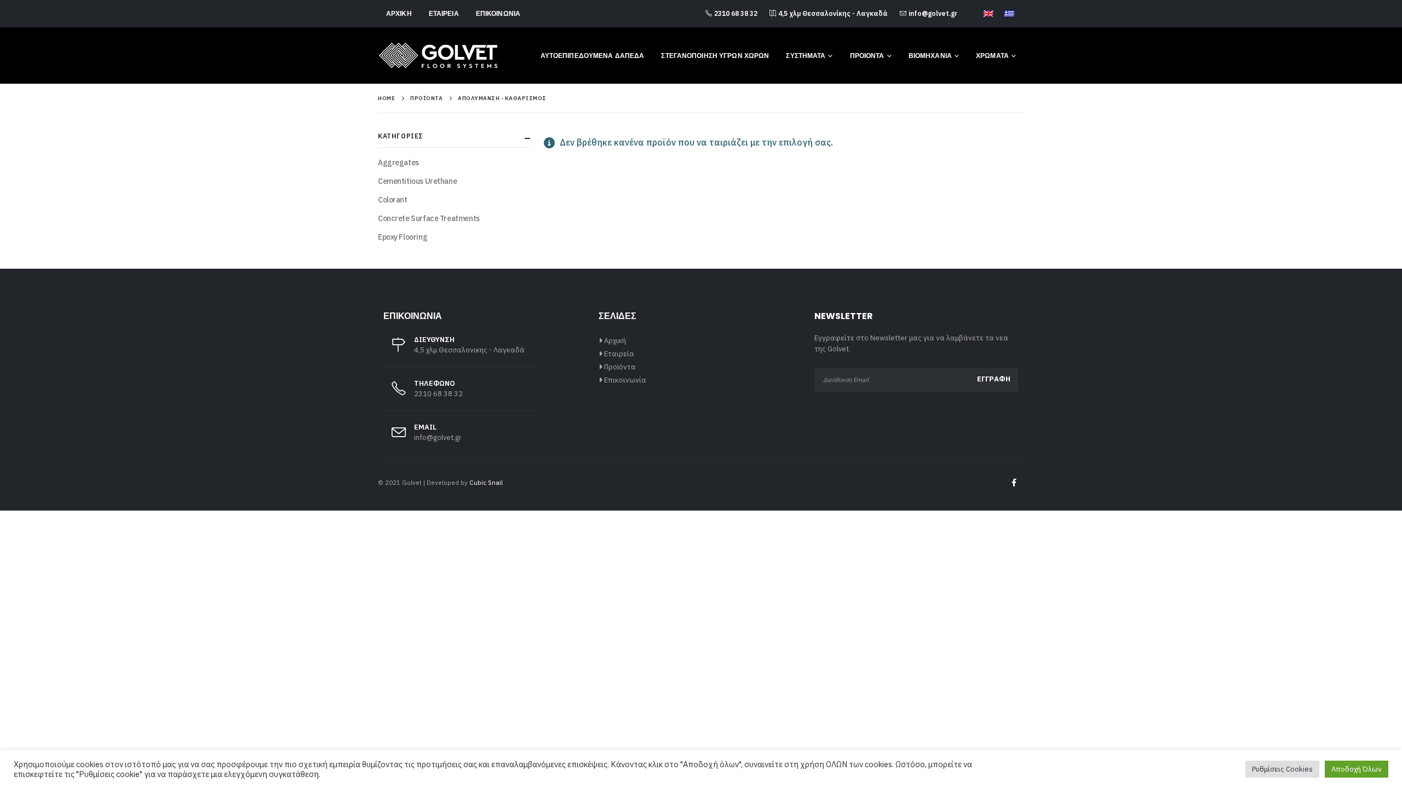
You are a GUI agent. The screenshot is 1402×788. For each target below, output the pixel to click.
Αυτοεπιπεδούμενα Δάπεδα (593, 55)
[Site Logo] (438, 55)
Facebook (1013, 482)
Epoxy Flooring (402, 237)
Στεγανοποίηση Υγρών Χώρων (715, 55)
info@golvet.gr (933, 13)
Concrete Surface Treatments (429, 218)
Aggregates (398, 162)
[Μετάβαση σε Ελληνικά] (1009, 14)
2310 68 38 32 (735, 13)
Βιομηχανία (930, 55)
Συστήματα (805, 55)
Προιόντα (867, 55)
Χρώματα (992, 55)
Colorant (392, 200)
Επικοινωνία (498, 13)
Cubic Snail (486, 482)
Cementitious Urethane (417, 181)
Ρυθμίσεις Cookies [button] (1282, 769)
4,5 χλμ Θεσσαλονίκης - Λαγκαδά (833, 13)
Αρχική (399, 13)
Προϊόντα (620, 367)
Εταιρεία (444, 13)
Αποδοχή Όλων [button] (1356, 769)
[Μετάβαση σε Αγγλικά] (988, 14)
